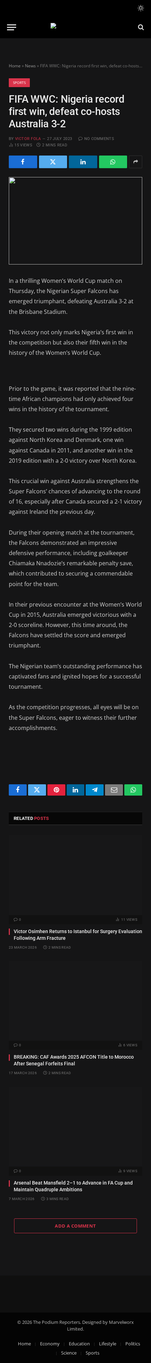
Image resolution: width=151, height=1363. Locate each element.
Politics (132, 1343)
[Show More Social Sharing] (135, 162)
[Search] (140, 27)
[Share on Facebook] (23, 162)
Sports (19, 82)
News (30, 66)
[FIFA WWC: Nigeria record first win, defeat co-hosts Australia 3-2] (75, 220)
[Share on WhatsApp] (113, 162)
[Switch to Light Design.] (140, 8)
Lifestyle (107, 1343)
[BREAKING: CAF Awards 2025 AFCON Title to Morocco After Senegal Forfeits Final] (75, 1001)
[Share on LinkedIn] (83, 162)
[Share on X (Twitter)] (53, 162)
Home (15, 66)
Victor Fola (28, 138)
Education (79, 1343)
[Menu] (11, 27)
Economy (50, 1343)
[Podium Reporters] (76, 27)
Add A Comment (75, 1226)
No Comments (99, 138)
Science (69, 1353)
